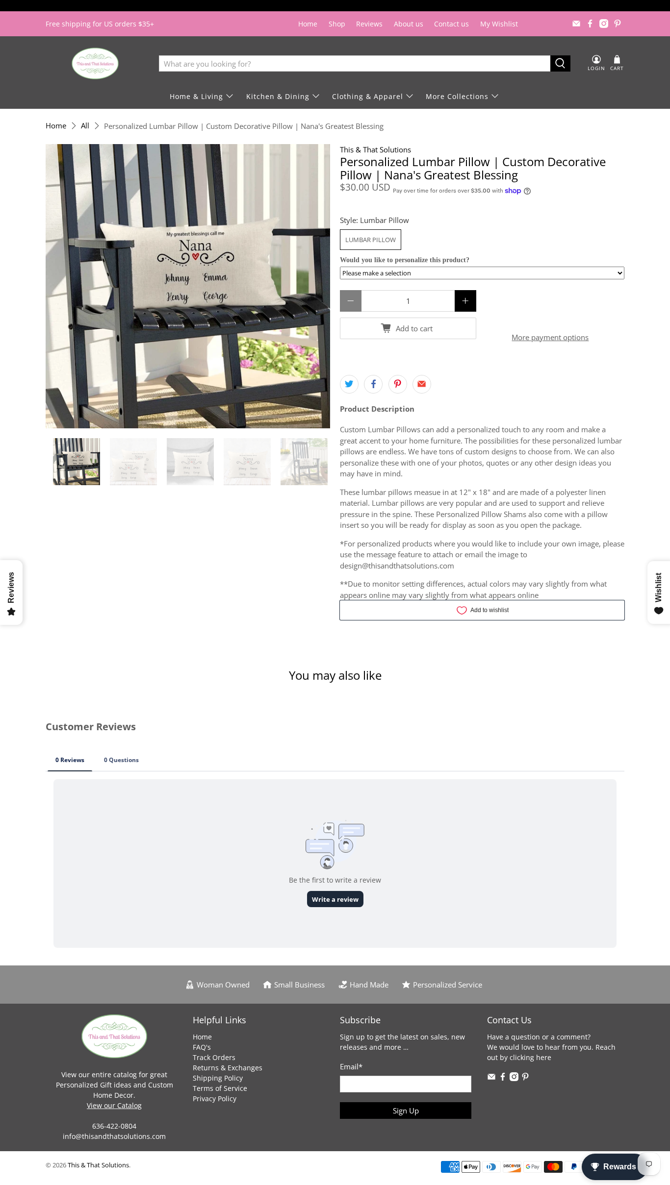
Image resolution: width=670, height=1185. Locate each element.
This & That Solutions (375, 149)
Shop (337, 23)
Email (351, 1066)
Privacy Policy (214, 1098)
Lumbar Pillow (370, 239)
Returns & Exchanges (227, 1067)
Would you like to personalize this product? (404, 260)
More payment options (550, 337)
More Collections (457, 96)
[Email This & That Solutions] (576, 23)
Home (307, 23)
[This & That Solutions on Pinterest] (617, 23)
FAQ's (202, 1047)
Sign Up (406, 1110)
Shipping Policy (218, 1078)
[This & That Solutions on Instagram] (603, 23)
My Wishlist (499, 23)
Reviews (369, 23)
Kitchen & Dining (277, 96)
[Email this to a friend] (421, 384)
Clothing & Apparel (367, 96)
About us (408, 23)
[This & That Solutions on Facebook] (590, 23)
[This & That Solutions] (95, 63)
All (85, 125)
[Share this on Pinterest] (397, 384)
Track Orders (214, 1057)
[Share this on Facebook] (373, 384)
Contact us (451, 23)
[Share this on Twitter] (349, 384)
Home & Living (196, 96)
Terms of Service (220, 1088)
